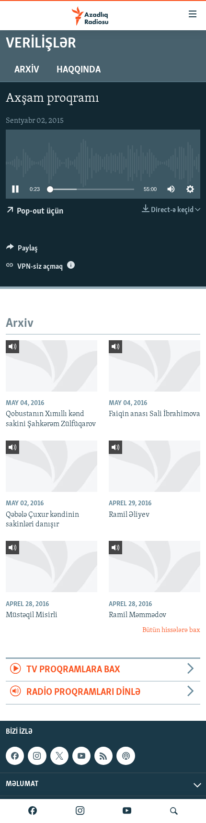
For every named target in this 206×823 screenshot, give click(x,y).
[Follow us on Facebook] (15, 756)
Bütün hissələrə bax (171, 630)
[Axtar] (174, 811)
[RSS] (103, 756)
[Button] (22, 250)
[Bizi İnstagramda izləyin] (80, 811)
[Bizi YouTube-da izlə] (127, 811)
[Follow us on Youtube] (81, 756)
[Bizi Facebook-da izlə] (32, 811)
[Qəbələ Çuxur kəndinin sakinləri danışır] (51, 466)
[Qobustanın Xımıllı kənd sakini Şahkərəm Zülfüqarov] (51, 366)
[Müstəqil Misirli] (51, 566)
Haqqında (79, 70)
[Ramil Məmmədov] (154, 566)
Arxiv (26, 70)
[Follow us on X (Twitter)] (59, 756)
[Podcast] (125, 756)
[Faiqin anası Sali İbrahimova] (154, 366)
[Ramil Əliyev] (154, 466)
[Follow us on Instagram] (37, 756)
